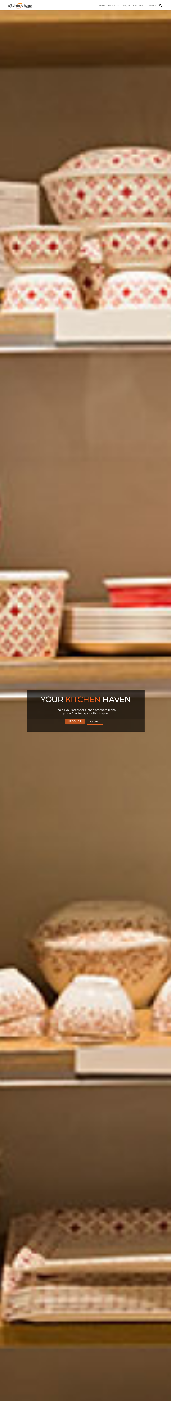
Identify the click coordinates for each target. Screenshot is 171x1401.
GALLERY (138, 5)
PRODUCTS (114, 5)
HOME (102, 5)
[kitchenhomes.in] (20, 7)
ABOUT (126, 5)
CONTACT (151, 5)
